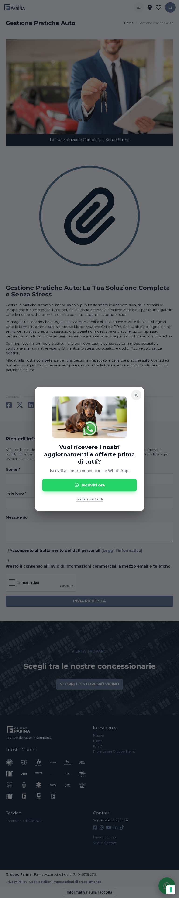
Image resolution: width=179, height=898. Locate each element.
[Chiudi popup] (136, 395)
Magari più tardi (89, 499)
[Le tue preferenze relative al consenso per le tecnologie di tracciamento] (170, 889)
